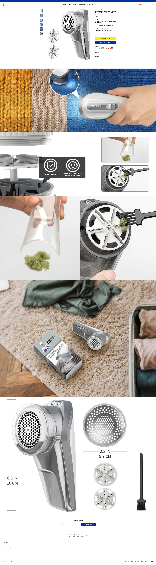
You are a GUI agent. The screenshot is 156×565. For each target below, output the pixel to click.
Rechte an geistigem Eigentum (9, 552)
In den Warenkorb (105, 38)
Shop (70, 4)
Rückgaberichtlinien (6, 550)
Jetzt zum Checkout (105, 42)
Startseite (64, 4)
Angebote (74, 4)
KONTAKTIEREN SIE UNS (7, 556)
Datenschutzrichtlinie (7, 548)
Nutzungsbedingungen (7, 544)
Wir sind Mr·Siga (90, 4)
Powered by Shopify (71, 561)
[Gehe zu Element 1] (41, 11)
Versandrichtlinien (6, 546)
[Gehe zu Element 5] (41, 29)
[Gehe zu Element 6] (41, 33)
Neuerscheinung (82, 4)
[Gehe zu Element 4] (41, 24)
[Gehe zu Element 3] (41, 20)
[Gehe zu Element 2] (41, 16)
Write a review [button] (89, 524)
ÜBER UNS (5, 554)
